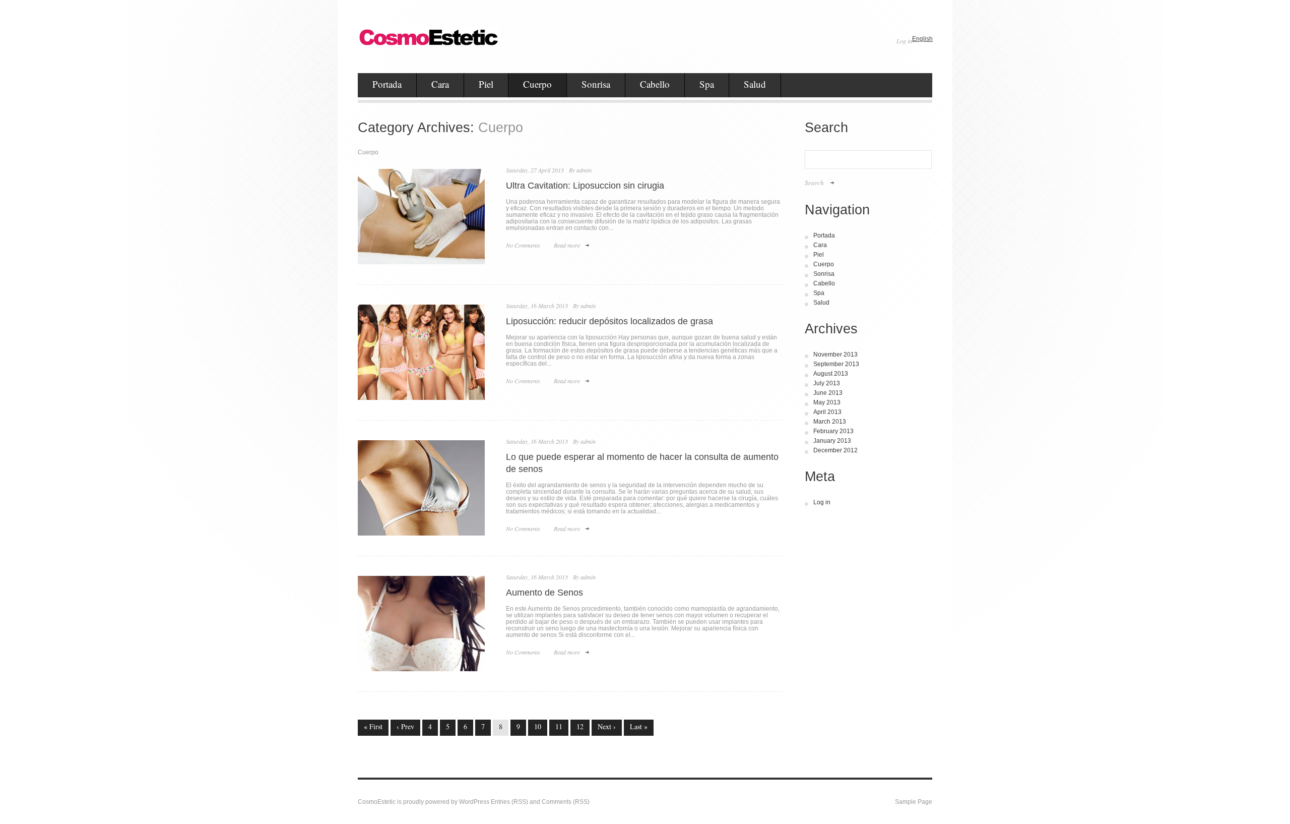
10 (537, 726)
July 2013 (826, 383)
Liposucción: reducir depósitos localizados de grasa (609, 321)
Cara (440, 84)
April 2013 (827, 412)
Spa (706, 84)
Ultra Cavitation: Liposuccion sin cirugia (585, 186)
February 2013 (833, 431)
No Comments (523, 245)
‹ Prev (405, 726)
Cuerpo (537, 84)
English (922, 38)
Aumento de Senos (544, 592)
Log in (904, 41)
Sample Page (913, 801)
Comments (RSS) (566, 801)
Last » (639, 726)
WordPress (474, 801)
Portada (387, 84)
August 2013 (830, 373)
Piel (486, 84)
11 (558, 726)
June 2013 (828, 392)
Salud (755, 84)
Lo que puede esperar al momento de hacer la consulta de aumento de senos (642, 463)
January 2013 (832, 440)
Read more (567, 245)
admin (584, 170)
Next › (607, 726)
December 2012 (835, 450)
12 (580, 726)
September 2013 (836, 364)
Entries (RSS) (509, 801)
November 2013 (835, 354)
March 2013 (829, 421)
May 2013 (827, 402)
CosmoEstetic (377, 801)
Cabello (655, 84)
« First (373, 726)
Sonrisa (596, 84)
